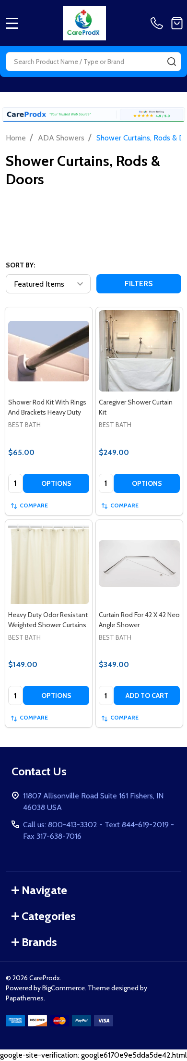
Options (56, 483)
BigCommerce (63, 988)
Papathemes (25, 998)
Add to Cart (147, 695)
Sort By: (20, 265)
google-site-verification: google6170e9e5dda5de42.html (93, 535)
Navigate (44, 890)
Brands (39, 942)
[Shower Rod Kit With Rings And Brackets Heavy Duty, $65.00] (48, 351)
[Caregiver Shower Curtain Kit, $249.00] (139, 351)
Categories (49, 916)
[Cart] (177, 23)
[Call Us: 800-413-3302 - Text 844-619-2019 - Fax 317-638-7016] (159, 23)
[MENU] (12, 23)
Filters (139, 283)
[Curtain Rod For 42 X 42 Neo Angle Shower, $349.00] (139, 563)
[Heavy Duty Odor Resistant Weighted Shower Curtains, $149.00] (48, 563)
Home (16, 137)
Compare (34, 505)
